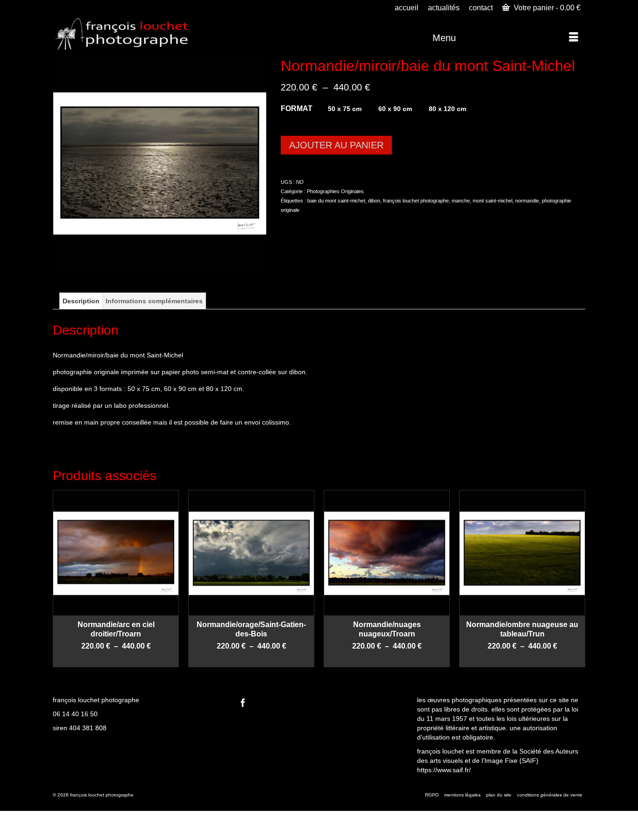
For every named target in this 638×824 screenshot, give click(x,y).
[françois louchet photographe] (137, 32)
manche (461, 200)
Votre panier (546, 8)
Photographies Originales (335, 191)
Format (296, 108)
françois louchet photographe (416, 200)
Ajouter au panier (336, 145)
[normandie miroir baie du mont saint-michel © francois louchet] (159, 162)
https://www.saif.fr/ (444, 770)
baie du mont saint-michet (336, 200)
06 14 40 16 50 (75, 714)
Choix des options (116, 660)
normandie (527, 200)
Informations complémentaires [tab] (154, 301)
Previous (61, 578)
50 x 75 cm (345, 108)
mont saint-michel (492, 200)
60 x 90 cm (395, 108)
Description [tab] (81, 301)
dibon (374, 200)
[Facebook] (242, 702)
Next (577, 578)
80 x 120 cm (447, 108)
